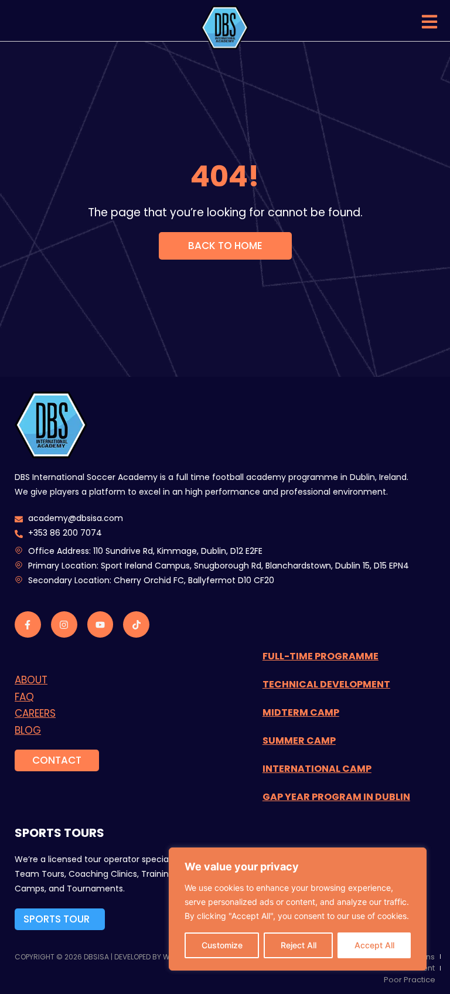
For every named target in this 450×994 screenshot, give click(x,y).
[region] (298, 909)
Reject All (298, 945)
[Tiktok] (136, 624)
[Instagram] (64, 624)
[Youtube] (100, 624)
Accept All (374, 945)
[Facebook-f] (28, 624)
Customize (222, 945)
